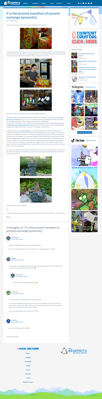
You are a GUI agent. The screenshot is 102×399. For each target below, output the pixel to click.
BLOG (52, 3)
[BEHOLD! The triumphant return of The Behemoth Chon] (91, 96)
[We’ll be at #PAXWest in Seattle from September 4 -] (77, 110)
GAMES (43, 3)
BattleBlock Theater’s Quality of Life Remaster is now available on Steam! (88, 69)
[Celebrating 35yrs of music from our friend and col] (91, 110)
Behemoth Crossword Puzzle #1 (87, 77)
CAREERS (28, 357)
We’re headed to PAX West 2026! (88, 61)
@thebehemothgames (91, 87)
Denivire (13, 258)
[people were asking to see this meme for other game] (91, 123)
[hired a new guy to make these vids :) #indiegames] (77, 123)
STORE (69, 3)
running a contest (26, 130)
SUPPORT (59, 3)
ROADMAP (35, 3)
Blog (9, 217)
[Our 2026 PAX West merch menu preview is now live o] (77, 96)
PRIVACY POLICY (28, 382)
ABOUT (25, 3)
